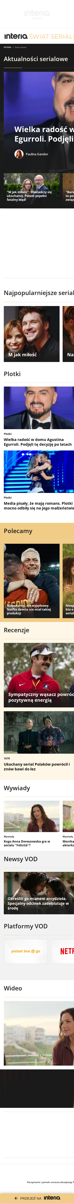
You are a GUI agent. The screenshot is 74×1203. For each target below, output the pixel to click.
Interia (7, 47)
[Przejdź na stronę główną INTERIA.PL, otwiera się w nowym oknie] (16, 36)
